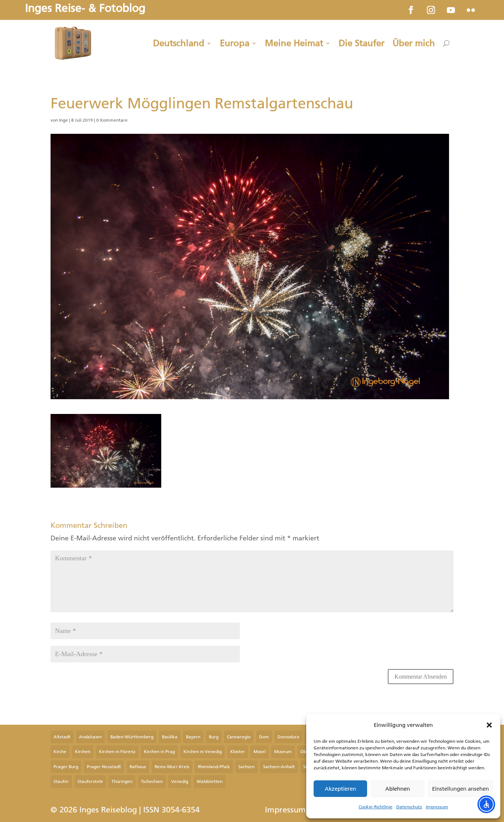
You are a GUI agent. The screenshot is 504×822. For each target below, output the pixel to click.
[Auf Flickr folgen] (471, 10)
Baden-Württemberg (131, 736)
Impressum (437, 806)
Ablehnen (397, 789)
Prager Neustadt (104, 766)
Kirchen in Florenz (117, 751)
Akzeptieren (340, 789)
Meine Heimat (294, 43)
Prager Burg (65, 766)
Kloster (237, 751)
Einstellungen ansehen (460, 789)
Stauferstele (90, 781)
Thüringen (121, 781)
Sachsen (246, 766)
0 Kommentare (112, 120)
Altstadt (61, 736)
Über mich (414, 43)
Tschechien (152, 781)
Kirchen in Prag (159, 751)
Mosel (259, 751)
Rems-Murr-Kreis (172, 766)
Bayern (193, 736)
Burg (213, 736)
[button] (489, 725)
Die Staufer (361, 43)
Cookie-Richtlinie (376, 806)
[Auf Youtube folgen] (451, 10)
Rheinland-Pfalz (214, 766)
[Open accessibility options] (486, 804)
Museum (283, 751)
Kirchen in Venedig (202, 751)
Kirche (59, 751)
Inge (63, 120)
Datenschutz (409, 806)
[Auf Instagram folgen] (431, 10)
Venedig (179, 781)
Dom (264, 736)
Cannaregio (239, 736)
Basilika (169, 736)
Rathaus (138, 766)
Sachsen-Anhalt (279, 766)
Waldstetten (209, 781)
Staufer (61, 781)
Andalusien (90, 736)
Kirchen (82, 751)
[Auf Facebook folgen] (411, 10)
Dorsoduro (288, 736)
